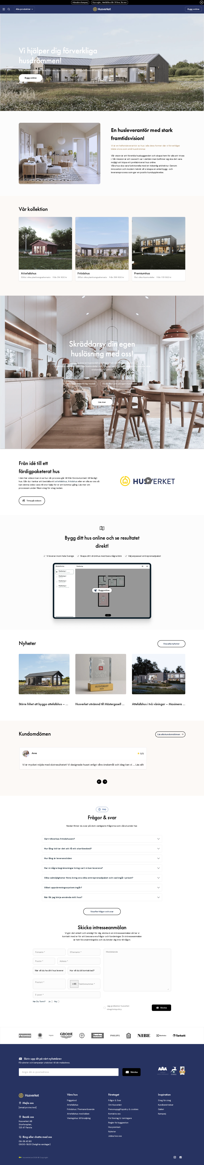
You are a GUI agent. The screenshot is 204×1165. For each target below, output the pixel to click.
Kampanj (162, 1113)
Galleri (161, 1109)
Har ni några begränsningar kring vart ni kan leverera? (73, 868)
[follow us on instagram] (180, 1157)
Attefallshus (72, 1104)
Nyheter (112, 1131)
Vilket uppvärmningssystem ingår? (63, 887)
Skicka (134, 1072)
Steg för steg (164, 1100)
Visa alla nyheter (171, 643)
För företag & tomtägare (120, 1118)
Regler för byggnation (118, 1122)
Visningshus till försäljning (79, 1118)
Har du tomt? (39, 1001)
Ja (49, 1001)
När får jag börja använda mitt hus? (63, 897)
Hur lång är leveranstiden (58, 858)
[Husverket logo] (102, 9)
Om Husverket (115, 1104)
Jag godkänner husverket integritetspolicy (118, 1007)
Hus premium (114, 1127)
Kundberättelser (165, 1104)
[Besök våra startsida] (29, 1095)
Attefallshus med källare (78, 1113)
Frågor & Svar (114, 1100)
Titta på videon (34, 500)
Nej (55, 1001)
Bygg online (193, 9)
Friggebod (72, 1100)
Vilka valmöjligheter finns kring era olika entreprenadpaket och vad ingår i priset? (88, 877)
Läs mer (102, 402)
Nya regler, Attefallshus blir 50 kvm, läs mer (109, 2)
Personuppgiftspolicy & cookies (123, 1109)
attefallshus (61, 481)
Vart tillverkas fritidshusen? (59, 838)
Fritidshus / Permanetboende (81, 1109)
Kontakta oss (114, 1113)
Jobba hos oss (115, 1136)
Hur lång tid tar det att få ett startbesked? (68, 848)
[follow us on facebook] (174, 1157)
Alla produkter (23, 9)
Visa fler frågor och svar (102, 911)
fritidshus (72, 481)
